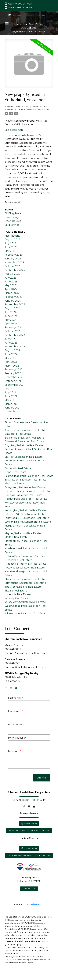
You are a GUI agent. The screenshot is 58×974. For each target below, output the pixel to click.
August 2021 (12, 388)
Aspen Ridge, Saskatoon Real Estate (26, 430)
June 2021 (11, 396)
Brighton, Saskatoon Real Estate (24, 445)
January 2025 (13, 300)
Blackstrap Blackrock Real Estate (24, 437)
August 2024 (12, 308)
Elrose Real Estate (15, 483)
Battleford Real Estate (18, 433)
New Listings (12, 217)
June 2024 (11, 316)
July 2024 (10, 312)
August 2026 (12, 239)
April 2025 (11, 289)
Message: (13, 751)
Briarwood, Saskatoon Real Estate (24, 441)
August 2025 (12, 273)
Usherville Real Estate (18, 594)
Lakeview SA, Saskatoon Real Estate (26, 514)
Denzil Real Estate (15, 472)
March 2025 (12, 293)
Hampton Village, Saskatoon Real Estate (28, 491)
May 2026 (10, 251)
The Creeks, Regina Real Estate (23, 586)
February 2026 (13, 254)
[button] (19, 3)
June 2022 (11, 354)
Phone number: (17, 737)
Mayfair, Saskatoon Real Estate (23, 533)
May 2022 (10, 358)
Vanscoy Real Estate (16, 598)
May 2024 (10, 319)
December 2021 (14, 377)
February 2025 (13, 296)
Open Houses (13, 221)
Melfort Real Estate (16, 537)
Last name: (14, 711)
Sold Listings (12, 224)
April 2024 (11, 323)
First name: (14, 697)
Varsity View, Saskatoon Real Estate (25, 602)
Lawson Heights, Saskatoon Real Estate (28, 521)
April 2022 (11, 361)
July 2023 (10, 339)
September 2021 (14, 384)
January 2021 (12, 407)
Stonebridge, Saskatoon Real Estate (26, 579)
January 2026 (13, 258)
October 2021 (13, 381)
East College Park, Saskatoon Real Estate (29, 476)
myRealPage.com (35, 904)
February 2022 (13, 369)
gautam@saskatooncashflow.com (30, 855)
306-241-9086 (30, 823)
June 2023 (11, 342)
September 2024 (15, 304)
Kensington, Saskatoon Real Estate (25, 510)
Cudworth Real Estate (18, 468)
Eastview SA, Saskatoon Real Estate (25, 479)
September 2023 (15, 335)
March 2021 (11, 404)
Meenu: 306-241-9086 (20, 7)
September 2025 (15, 270)
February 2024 (13, 327)
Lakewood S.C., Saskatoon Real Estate (27, 517)
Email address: (16, 724)
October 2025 (13, 266)
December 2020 (14, 411)
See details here (14, 129)
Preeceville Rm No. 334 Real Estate (25, 563)
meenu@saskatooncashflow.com (30, 831)
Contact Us (29, 889)
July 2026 (10, 243)
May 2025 (10, 285)
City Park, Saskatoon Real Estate (24, 456)
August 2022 (12, 350)
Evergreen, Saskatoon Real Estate (25, 487)
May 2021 (10, 400)
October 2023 (13, 331)
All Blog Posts (13, 213)
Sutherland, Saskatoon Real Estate (32, 109)
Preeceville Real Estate (18, 560)
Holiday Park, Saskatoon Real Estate (26, 498)
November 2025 (14, 262)
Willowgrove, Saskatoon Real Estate (26, 613)
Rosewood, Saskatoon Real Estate (25, 567)
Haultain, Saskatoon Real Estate (23, 495)
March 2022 (12, 365)
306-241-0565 (30, 848)
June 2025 (11, 281)
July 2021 (10, 392)
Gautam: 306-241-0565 (20, 3)
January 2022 (13, 373)
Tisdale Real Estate (16, 590)
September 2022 (15, 346)
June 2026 (11, 247)
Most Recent (12, 235)
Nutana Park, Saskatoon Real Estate (26, 556)
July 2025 (10, 277)
